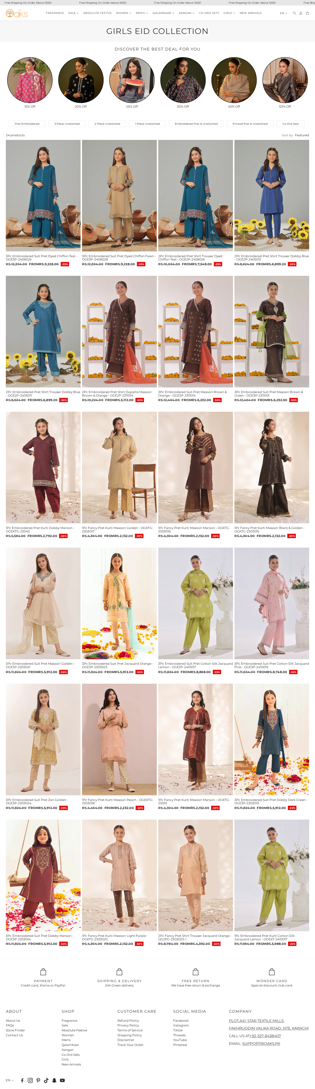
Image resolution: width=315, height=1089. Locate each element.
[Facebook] (22, 1080)
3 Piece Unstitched (67, 123)
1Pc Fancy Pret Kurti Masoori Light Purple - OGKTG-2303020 (115, 937)
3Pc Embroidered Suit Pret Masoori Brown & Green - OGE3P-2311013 (268, 393)
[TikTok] (46, 1080)
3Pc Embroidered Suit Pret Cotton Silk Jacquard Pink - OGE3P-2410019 (271, 665)
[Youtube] (62, 1080)
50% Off (285, 106)
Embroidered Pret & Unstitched (196, 123)
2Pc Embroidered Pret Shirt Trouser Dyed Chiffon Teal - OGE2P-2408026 (190, 257)
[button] (293, 13)
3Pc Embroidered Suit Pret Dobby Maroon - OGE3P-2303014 (39, 937)
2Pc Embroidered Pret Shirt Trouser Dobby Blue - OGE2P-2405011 (43, 393)
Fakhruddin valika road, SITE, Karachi (269, 1028)
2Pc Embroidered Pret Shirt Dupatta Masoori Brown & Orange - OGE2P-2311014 (117, 393)
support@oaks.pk (261, 1043)
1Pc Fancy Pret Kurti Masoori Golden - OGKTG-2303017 (117, 529)
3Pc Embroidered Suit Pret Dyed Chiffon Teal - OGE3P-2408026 (41, 257)
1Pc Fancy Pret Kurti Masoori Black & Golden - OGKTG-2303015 (269, 529)
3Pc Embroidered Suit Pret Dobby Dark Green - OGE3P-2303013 (271, 801)
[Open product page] (30, 80)
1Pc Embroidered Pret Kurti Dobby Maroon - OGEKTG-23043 (40, 529)
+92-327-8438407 (265, 1036)
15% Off (29, 106)
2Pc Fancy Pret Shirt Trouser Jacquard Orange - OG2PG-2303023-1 (195, 937)
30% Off (183, 106)
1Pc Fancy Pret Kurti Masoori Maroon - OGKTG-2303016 (194, 529)
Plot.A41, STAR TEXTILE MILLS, (256, 1021)
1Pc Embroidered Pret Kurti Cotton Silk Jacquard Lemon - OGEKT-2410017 (264, 937)
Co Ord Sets (291, 123)
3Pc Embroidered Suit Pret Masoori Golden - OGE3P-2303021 (40, 665)
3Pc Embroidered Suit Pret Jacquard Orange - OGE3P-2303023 (117, 665)
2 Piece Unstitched (107, 123)
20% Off (81, 106)
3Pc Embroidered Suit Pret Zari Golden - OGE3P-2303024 (37, 801)
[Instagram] (30, 1080)
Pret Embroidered (27, 123)
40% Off (234, 106)
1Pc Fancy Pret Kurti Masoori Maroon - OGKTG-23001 (194, 801)
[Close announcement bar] (311, 2)
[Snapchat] (54, 1080)
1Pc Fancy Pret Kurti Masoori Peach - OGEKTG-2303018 (117, 801)
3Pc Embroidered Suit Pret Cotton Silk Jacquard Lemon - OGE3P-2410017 (195, 665)
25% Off (132, 106)
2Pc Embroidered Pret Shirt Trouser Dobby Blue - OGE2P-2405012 (271, 257)
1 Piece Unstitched (147, 123)
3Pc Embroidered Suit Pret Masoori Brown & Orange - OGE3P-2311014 (192, 393)
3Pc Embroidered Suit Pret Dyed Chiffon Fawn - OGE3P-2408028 (119, 257)
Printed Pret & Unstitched (250, 123)
